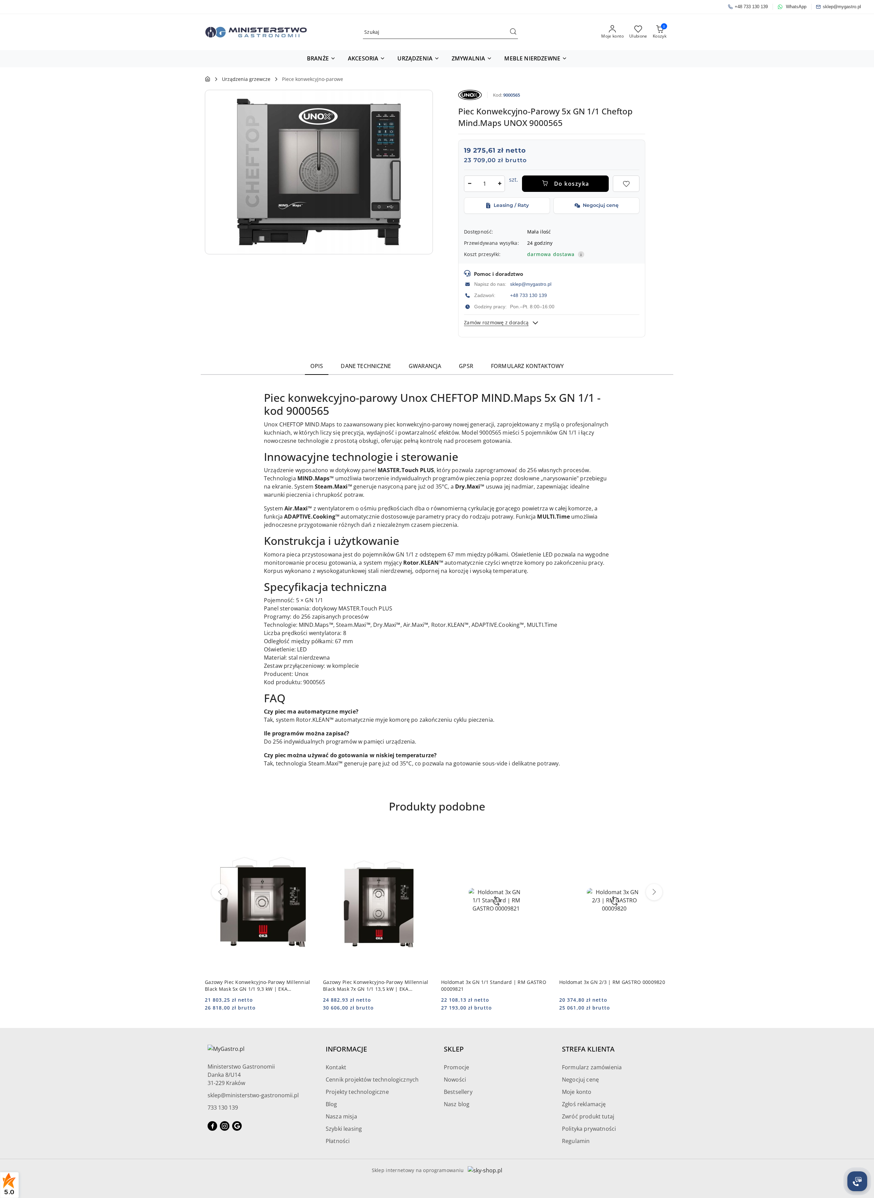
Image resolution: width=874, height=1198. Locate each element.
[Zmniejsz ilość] (469, 184)
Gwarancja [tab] (425, 366)
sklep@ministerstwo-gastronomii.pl (253, 1095)
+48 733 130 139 (528, 295)
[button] (321, 58)
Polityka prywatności (589, 1128)
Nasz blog (456, 1104)
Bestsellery (458, 1092)
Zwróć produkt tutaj (588, 1116)
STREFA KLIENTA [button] (588, 1049)
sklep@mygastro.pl (530, 284)
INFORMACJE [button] (346, 1049)
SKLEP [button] (454, 1049)
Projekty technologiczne (357, 1092)
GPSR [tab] (466, 366)
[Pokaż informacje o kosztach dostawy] (581, 254)
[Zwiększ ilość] (499, 184)
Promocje (456, 1067)
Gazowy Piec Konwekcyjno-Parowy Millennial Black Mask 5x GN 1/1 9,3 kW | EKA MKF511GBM (257, 985)
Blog (331, 1104)
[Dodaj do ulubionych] (626, 183)
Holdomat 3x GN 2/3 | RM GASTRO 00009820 (612, 982)
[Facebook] (212, 1126)
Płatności (338, 1141)
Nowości (455, 1079)
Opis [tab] (316, 366)
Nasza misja (341, 1116)
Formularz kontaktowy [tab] (527, 366)
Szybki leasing (344, 1128)
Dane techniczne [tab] (366, 366)
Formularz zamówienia (592, 1067)
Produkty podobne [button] (437, 806)
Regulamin (576, 1141)
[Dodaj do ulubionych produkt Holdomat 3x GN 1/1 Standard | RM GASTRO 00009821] (543, 835)
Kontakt (336, 1067)
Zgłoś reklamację (584, 1104)
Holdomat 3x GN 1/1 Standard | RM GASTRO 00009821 (493, 985)
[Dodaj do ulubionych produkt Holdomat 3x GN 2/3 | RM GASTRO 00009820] (661, 835)
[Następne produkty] (654, 892)
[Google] (237, 1126)
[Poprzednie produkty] (220, 892)
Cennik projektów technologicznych (372, 1079)
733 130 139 (223, 1107)
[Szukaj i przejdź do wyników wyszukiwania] (513, 32)
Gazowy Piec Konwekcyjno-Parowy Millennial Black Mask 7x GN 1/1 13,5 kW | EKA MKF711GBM (375, 985)
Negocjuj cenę (580, 1079)
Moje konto (577, 1092)
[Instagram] (224, 1126)
